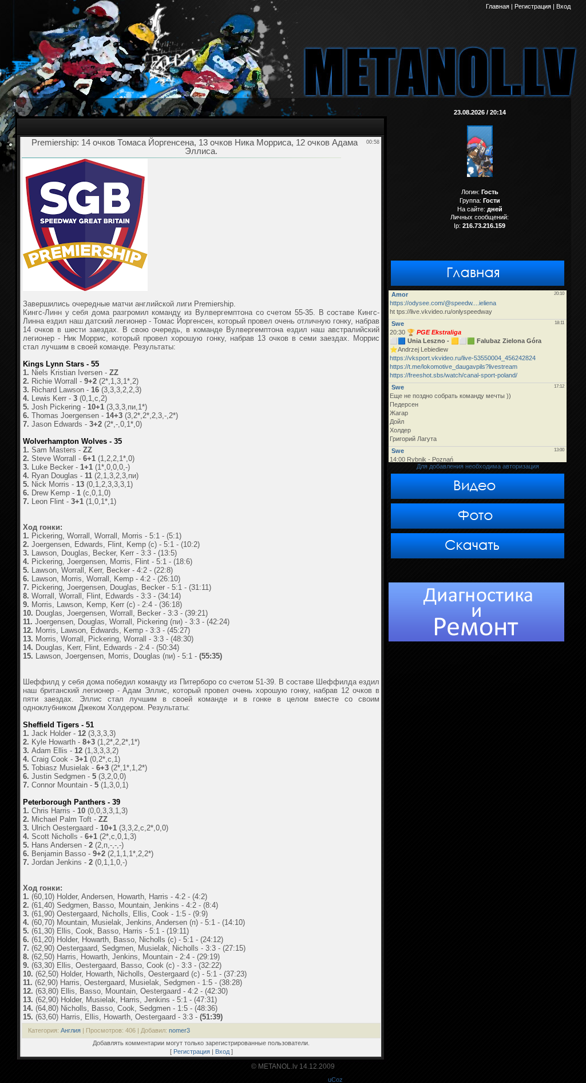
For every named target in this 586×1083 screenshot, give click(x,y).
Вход (222, 1051)
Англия (71, 1030)
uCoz (335, 1079)
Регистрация (191, 1051)
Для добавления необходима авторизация (478, 466)
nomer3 (179, 1030)
